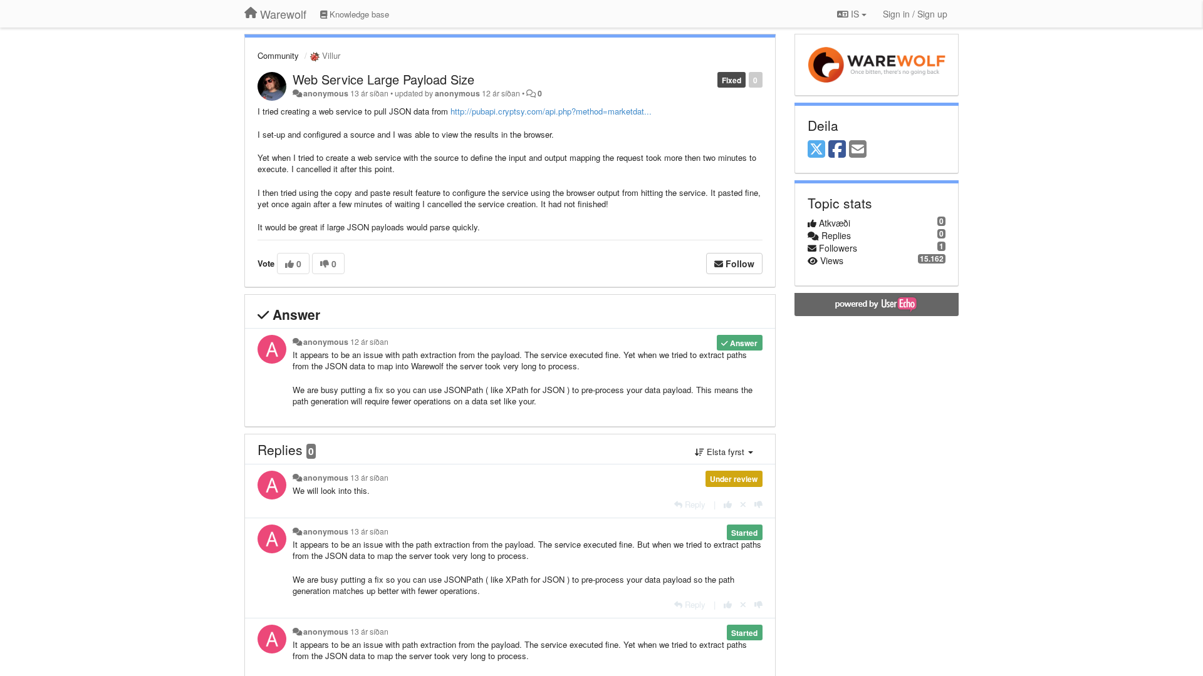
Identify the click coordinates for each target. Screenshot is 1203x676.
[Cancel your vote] (743, 504)
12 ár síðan (369, 341)
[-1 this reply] (758, 504)
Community (278, 55)
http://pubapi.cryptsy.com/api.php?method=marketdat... (551, 111)
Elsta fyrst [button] (725, 452)
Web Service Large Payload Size (383, 79)
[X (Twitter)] (816, 149)
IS (855, 14)
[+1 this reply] (728, 504)
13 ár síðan (369, 477)
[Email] (858, 149)
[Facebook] (837, 149)
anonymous (325, 93)
